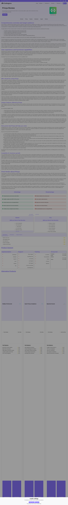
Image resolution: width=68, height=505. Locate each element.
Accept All (37, 502)
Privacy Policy (29, 503)
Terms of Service (33, 503)
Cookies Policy (39, 503)
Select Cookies (32, 502)
